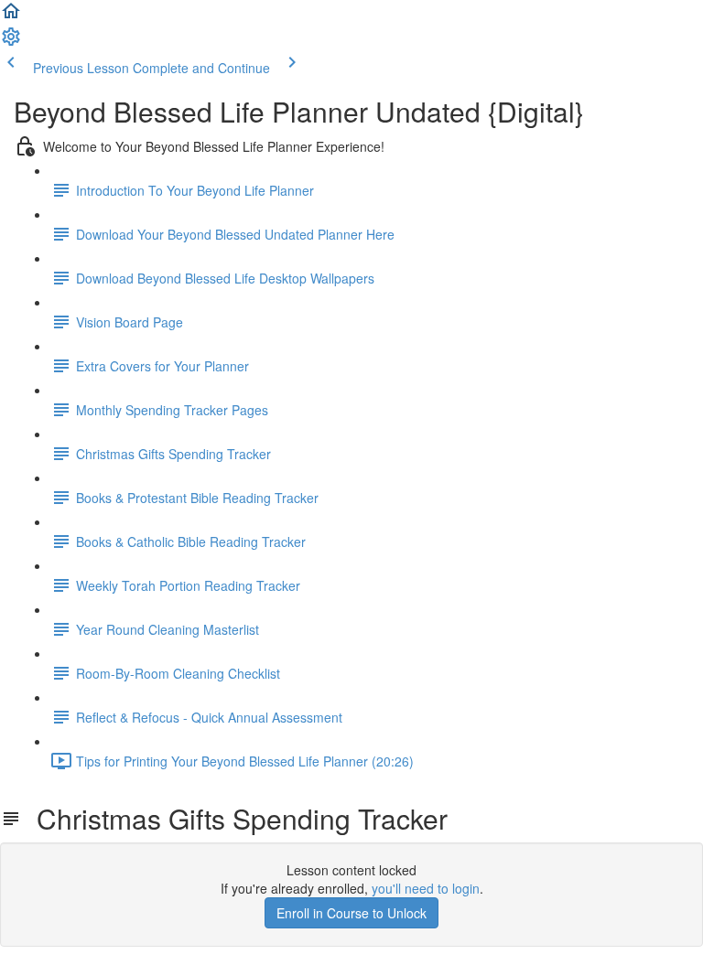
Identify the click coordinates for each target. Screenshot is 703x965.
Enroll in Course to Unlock (351, 913)
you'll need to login (426, 888)
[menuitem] (11, 42)
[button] (11, 16)
